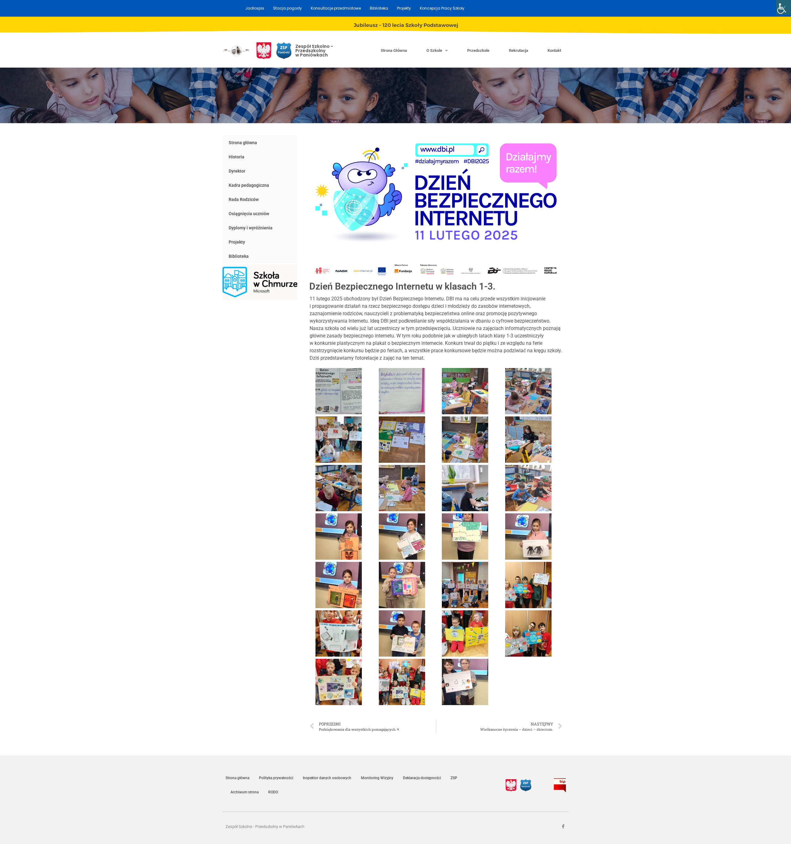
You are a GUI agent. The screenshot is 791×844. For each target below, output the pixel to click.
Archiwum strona (245, 792)
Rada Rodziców (244, 199)
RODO (273, 792)
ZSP (453, 778)
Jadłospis (254, 8)
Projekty (404, 8)
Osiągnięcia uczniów (249, 213)
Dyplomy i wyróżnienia (251, 227)
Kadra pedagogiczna (249, 185)
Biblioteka (379, 8)
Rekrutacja (518, 50)
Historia (236, 156)
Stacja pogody (287, 8)
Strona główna (394, 50)
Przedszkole (478, 50)
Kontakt (554, 50)
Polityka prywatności (276, 778)
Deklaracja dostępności (422, 778)
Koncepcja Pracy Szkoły (442, 8)
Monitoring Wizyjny (377, 778)
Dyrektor (237, 171)
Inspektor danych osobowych (327, 778)
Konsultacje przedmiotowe (336, 8)
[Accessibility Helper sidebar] (783, 7)
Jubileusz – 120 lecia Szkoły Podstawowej (406, 25)
